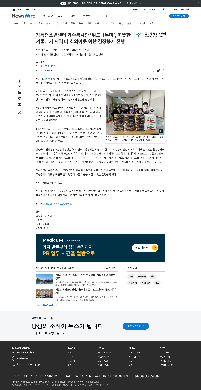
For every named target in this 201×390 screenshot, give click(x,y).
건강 (57, 23)
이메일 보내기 (44, 228)
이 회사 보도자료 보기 (46, 304)
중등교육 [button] (142, 276)
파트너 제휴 (79, 376)
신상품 (142, 23)
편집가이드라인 (37, 376)
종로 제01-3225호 (92, 382)
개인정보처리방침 (51, 376)
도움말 (136, 9)
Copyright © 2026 (101, 385)
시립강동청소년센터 (47, 66)
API (109, 376)
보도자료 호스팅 (166, 365)
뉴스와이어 (48, 78)
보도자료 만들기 (135, 352)
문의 (144, 9)
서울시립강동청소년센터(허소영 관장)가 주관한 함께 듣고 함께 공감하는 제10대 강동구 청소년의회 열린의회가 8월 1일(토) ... (86, 298)
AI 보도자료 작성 (156, 9)
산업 (32, 23)
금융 (73, 23)
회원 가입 (184, 9)
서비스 (61, 16)
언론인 (87, 16)
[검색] (107, 16)
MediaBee (117, 376)
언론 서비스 (164, 352)
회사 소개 (16, 376)
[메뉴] (14, 9)
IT (24, 23)
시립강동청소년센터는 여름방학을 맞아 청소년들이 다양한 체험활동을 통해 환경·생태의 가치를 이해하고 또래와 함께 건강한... (86, 283)
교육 (97, 23)
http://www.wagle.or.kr (59, 203)
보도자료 (48, 16)
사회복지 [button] (133, 282)
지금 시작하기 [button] (134, 326)
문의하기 (39, 364)
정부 (121, 23)
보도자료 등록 (179, 15)
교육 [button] (131, 276)
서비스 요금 (103, 361)
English (97, 376)
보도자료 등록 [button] (22, 358)
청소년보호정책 (66, 376)
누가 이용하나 (104, 365)
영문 (152, 23)
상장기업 (131, 23)
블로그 (127, 9)
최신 (16, 23)
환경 (113, 23)
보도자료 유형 (134, 356)
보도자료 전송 (165, 361)
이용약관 (25, 376)
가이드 (74, 16)
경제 (65, 23)
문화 (40, 23)
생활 (48, 23)
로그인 (174, 9)
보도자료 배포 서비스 (26, 9)
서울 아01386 (29, 385)
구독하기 (112, 268)
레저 (89, 23)
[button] (153, 70)
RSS (72, 268)
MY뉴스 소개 (164, 356)
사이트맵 (89, 376)
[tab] (82, 348)
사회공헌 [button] (146, 282)
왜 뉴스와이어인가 (105, 352)
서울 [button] (157, 282)
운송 (81, 23)
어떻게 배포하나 (105, 356)
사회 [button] (153, 276)
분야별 (70, 356)
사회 (105, 23)
